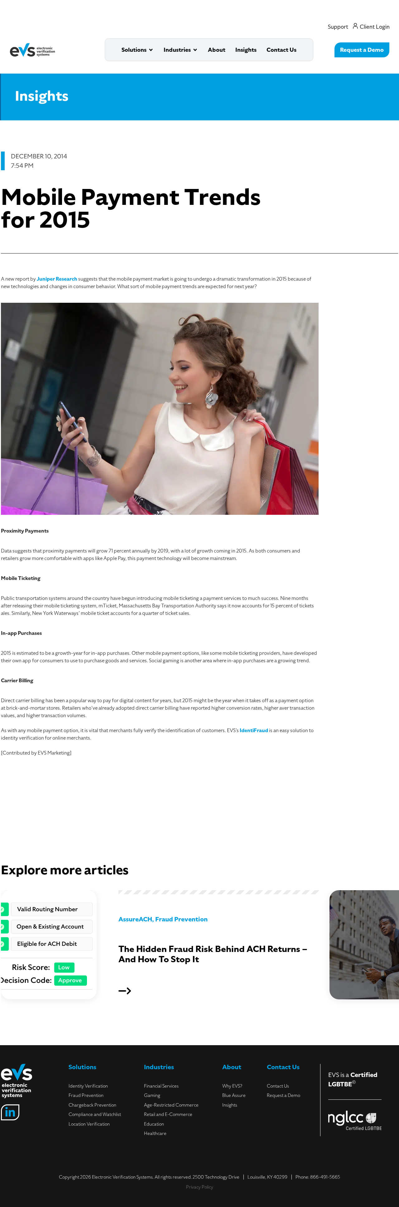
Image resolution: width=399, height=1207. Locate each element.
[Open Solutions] (151, 50)
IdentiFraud (254, 730)
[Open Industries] (195, 50)
